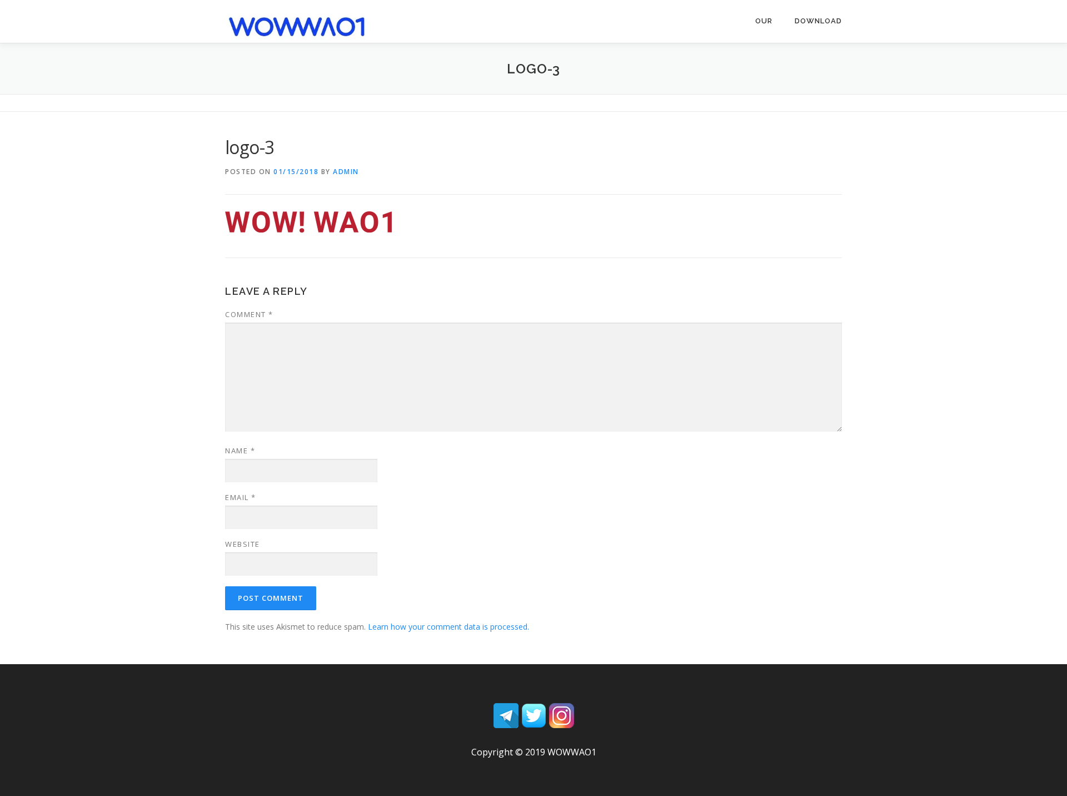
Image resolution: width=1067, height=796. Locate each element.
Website (242, 544)
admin (346, 171)
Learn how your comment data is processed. (448, 626)
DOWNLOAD (818, 21)
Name (240, 451)
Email (240, 497)
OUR (763, 21)
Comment (249, 314)
